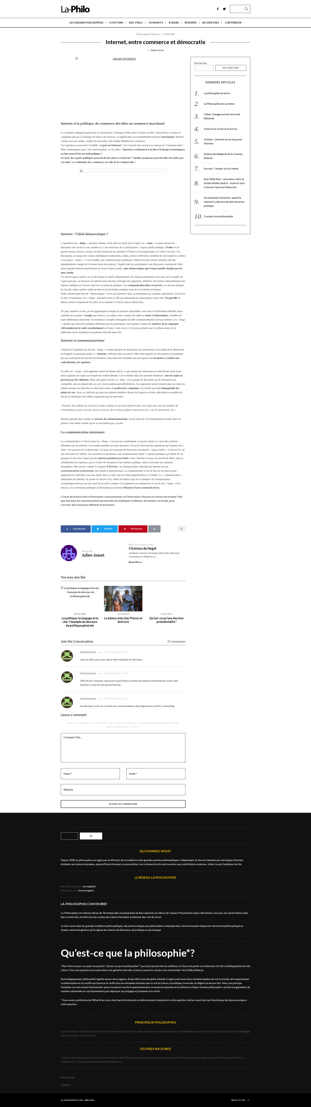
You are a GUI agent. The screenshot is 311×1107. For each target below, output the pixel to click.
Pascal (92, 1035)
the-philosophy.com (72, 886)
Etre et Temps (179, 1057)
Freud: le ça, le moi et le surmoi (220, 128)
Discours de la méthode (102, 1057)
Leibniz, (84, 1035)
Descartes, (105, 1031)
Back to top (238, 1100)
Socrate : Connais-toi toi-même (221, 168)
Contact (66, 1084)
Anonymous (88, 652)
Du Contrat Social (82, 1061)
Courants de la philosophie (218, 216)
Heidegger (244, 1031)
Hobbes (138, 1031)
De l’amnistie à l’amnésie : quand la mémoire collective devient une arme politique (224, 201)
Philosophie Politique (148, 34)
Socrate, (66, 1031)
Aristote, (84, 1031)
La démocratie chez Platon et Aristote (123, 620)
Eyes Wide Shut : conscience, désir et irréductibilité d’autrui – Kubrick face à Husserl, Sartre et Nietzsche (224, 183)
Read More (135, 562)
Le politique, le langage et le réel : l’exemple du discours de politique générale (80, 621)
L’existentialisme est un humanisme (152, 1057)
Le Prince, (235, 1057)
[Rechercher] (91, 836)
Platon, (75, 1031)
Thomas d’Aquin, (70, 1035)
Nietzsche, (209, 1031)
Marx (218, 1031)
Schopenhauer (186, 1031)
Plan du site (68, 1077)
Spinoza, (128, 1031)
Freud (226, 1031)
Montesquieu (163, 1031)
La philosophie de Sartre (217, 93)
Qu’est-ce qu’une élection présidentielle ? (166, 620)
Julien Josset (157, 50)
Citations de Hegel (142, 548)
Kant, (175, 1031)
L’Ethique (224, 1057)
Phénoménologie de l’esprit (203, 1057)
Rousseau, (150, 1031)
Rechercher (200, 62)
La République (124, 1057)
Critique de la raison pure (74, 1057)
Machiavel (117, 1031)
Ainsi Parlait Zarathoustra (107, 1061)
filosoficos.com (69, 890)
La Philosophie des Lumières (219, 103)
